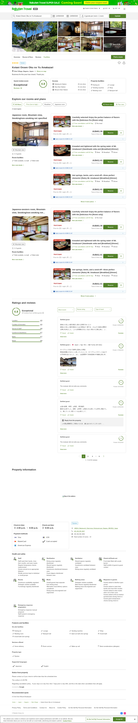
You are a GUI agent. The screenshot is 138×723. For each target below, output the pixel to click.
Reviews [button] (38, 57)
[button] (21, 9)
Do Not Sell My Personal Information (105, 707)
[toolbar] (66, 16)
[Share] (124, 63)
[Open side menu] (124, 8)
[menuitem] (92, 8)
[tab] (108, 104)
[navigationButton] (79, 456)
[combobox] (31, 16)
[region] (69, 719)
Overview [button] (17, 57)
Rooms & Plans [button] (28, 57)
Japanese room (60, 104)
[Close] (135, 719)
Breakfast (47, 104)
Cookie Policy (67, 721)
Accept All (119, 719)
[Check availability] (121, 133)
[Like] (119, 62)
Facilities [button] (47, 57)
